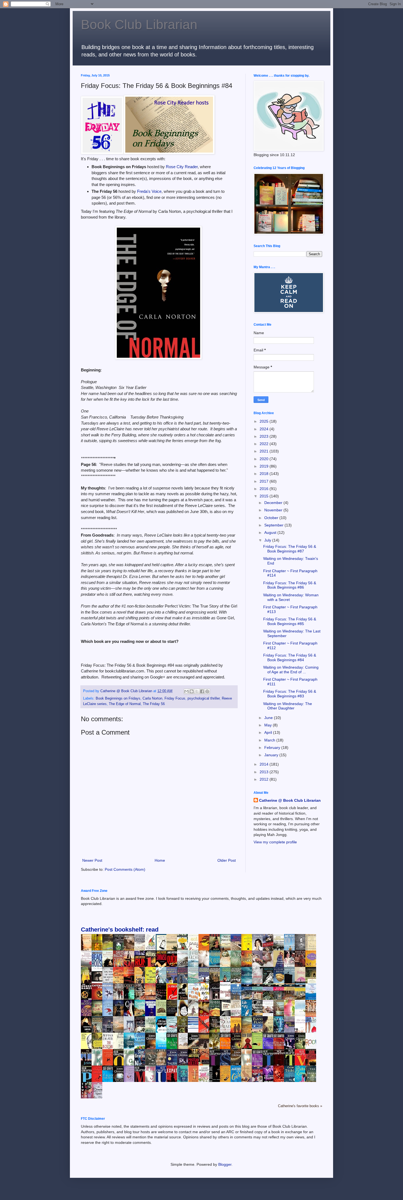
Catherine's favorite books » (300, 1106)
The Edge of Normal (125, 704)
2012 (264, 779)
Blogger (224, 1164)
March (270, 740)
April (268, 732)
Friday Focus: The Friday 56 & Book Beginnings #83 (289, 693)
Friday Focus (174, 698)
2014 (264, 764)
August (270, 532)
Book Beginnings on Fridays (118, 698)
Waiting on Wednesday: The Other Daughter (287, 706)
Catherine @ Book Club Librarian (290, 800)
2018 (264, 473)
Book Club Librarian (139, 24)
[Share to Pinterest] (207, 691)
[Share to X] (197, 691)
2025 (264, 421)
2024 (264, 429)
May (268, 725)
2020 (264, 459)
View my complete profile (275, 842)
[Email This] (186, 691)
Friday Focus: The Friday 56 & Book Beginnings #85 (289, 621)
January (271, 755)
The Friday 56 (154, 704)
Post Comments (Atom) (125, 869)
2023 (264, 436)
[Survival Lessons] (195, 1027)
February (272, 747)
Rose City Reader (182, 166)
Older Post (226, 860)
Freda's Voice (149, 191)
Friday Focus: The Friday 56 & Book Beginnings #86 (289, 585)
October (271, 517)
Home (160, 860)
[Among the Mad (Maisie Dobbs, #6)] (227, 980)
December (273, 502)
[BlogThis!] (191, 691)
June (269, 717)
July (268, 540)
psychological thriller (204, 698)
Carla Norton (152, 698)
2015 (264, 496)
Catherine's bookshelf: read (119, 929)
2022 (264, 444)
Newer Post (92, 860)
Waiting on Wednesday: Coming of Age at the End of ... (291, 669)
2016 (264, 488)
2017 (264, 481)
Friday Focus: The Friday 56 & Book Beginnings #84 (289, 657)
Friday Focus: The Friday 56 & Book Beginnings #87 (289, 548)
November (273, 510)
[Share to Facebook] (202, 691)
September (274, 525)
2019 (264, 466)
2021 (264, 451)
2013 (264, 772)
